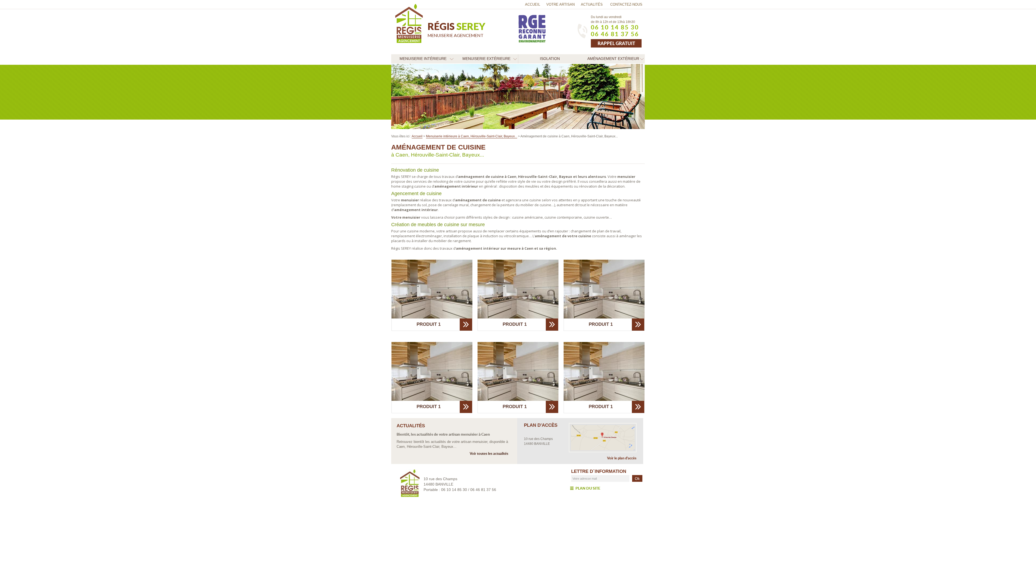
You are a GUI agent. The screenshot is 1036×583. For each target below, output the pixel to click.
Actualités (592, 4)
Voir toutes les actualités (489, 453)
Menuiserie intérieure (423, 58)
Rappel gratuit (616, 43)
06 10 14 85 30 (615, 27)
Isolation (550, 58)
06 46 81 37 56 (615, 34)
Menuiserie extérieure (486, 58)
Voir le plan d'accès (621, 458)
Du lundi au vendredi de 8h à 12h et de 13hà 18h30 (613, 19)
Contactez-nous (626, 4)
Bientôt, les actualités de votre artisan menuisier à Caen (443, 434)
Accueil (532, 4)
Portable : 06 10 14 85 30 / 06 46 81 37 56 (460, 489)
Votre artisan (560, 4)
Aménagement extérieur (613, 58)
